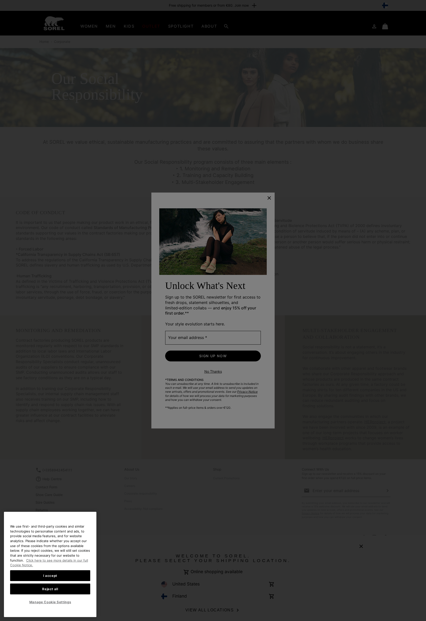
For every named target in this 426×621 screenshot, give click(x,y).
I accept (50, 576)
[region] (50, 564)
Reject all (50, 589)
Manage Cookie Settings (50, 602)
